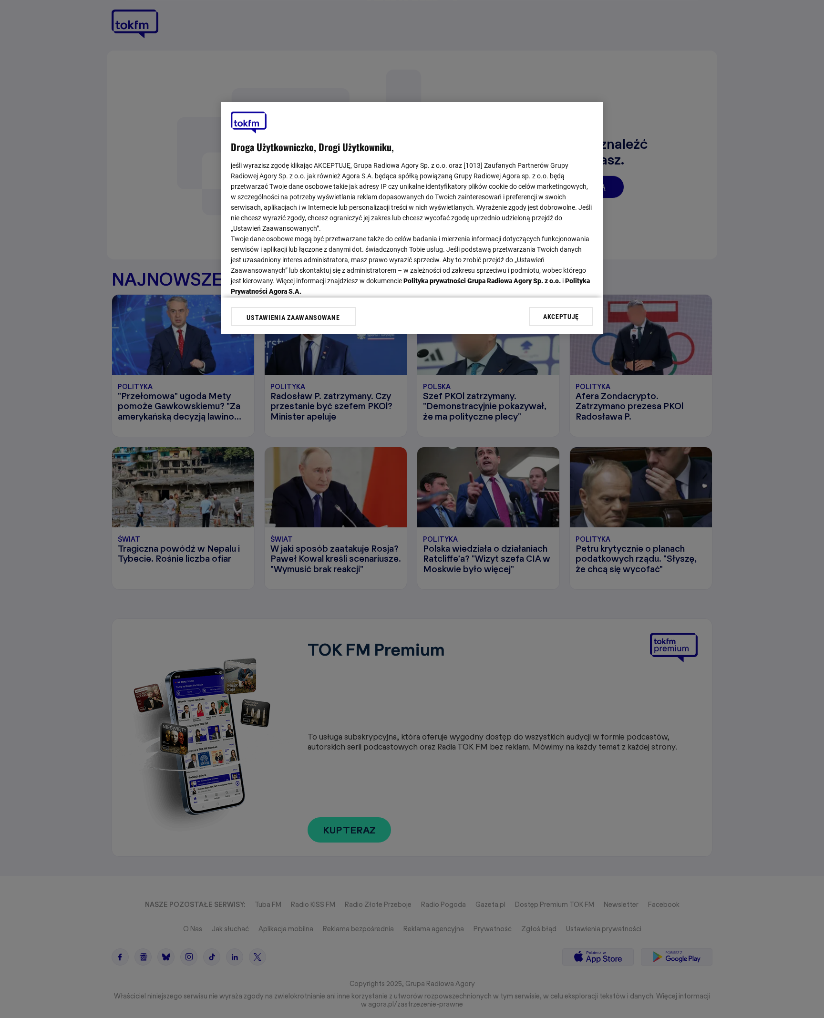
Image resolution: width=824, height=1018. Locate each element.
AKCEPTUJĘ (561, 316)
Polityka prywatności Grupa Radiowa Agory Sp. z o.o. (482, 281)
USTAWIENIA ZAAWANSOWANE (293, 317)
